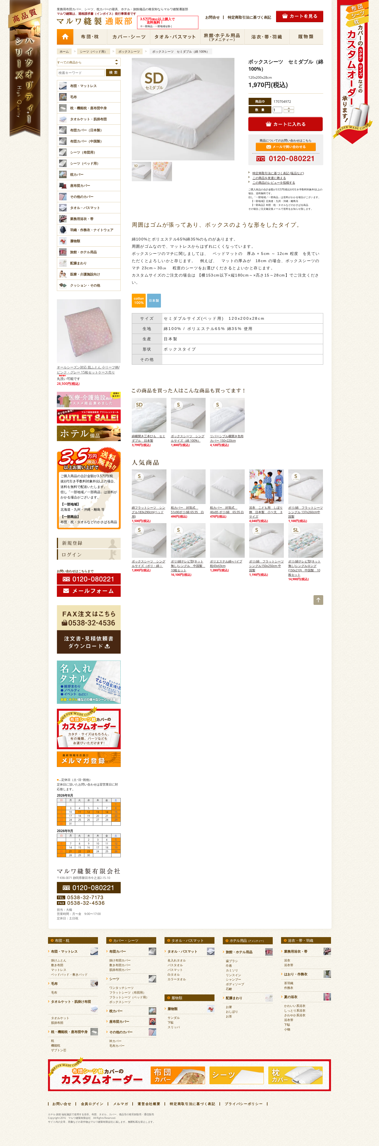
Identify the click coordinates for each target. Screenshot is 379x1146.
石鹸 (229, 989)
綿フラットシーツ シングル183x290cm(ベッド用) (148, 511)
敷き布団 (57, 965)
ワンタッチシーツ (121, 988)
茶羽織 (288, 983)
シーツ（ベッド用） (93, 51)
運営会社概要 (149, 1103)
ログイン (89, 554)
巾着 (229, 965)
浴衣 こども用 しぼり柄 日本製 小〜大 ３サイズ (266, 511)
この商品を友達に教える (269, 178)
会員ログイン (92, 1103)
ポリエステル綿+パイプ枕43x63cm (226, 563)
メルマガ (120, 1103)
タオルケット (60, 1018)
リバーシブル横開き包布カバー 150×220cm (227, 438)
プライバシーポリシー (244, 1103)
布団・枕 (90, 37)
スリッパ (174, 1027)
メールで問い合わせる (286, 147)
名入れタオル (177, 960)
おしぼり (232, 1011)
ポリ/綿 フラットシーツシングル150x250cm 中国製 (266, 565)
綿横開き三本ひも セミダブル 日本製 (148, 438)
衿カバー (115, 1041)
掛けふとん (58, 960)
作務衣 (288, 988)
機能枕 (55, 1045)
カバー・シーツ (128, 37)
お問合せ (212, 17)
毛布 (54, 992)
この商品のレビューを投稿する (273, 182)
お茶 (229, 1016)
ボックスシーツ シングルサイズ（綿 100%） (187, 438)
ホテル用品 (247, 940)
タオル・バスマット (175, 37)
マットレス (58, 970)
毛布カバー (117, 1045)
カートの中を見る (299, 16)
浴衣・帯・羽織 (266, 37)
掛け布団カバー (120, 960)
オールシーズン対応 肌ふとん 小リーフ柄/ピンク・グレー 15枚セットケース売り (88, 370)
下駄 (171, 1022)
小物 (287, 1029)
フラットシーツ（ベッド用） (129, 997)
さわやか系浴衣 (294, 1015)
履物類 (306, 37)
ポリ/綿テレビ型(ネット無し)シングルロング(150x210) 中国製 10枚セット (304, 568)
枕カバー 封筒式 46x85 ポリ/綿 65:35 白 (227, 509)
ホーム (65, 37)
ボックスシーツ (129, 51)
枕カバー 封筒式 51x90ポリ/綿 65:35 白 (187, 509)
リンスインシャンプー (233, 977)
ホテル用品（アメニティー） (222, 37)
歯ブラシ (232, 961)
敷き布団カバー (120, 965)
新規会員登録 (89, 543)
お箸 (229, 1007)
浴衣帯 (288, 965)
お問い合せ (62, 1103)
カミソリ (232, 970)
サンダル (174, 1017)
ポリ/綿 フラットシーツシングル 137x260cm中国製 (305, 511)
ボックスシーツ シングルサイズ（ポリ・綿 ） (148, 563)
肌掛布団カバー (120, 970)
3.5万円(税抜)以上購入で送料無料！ (89, 458)
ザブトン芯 (58, 1050)
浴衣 (287, 960)
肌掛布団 (57, 1022)
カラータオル (177, 979)
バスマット (175, 970)
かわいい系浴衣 (294, 1006)
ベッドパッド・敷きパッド (69, 974)
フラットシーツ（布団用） (127, 992)
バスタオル (175, 965)
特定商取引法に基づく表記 (249, 17)
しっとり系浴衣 (294, 1010)
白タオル (174, 974)
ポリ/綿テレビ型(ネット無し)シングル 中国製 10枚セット (188, 565)
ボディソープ (235, 984)
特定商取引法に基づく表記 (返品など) (278, 173)
